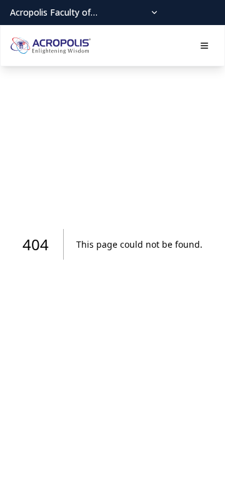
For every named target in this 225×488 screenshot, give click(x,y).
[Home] (51, 45)
